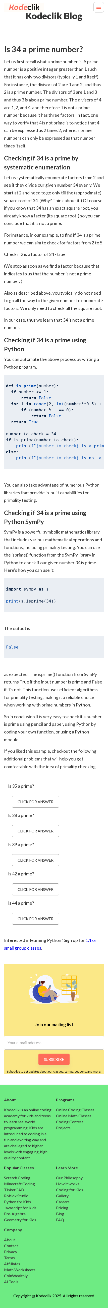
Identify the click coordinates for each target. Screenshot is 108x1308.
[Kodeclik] (16, 7)
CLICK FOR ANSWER (35, 801)
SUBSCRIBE (54, 1059)
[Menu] (98, 7)
